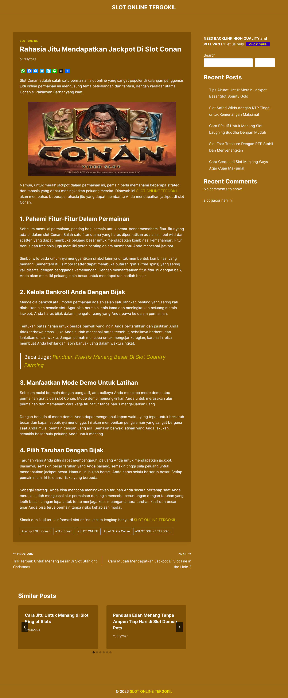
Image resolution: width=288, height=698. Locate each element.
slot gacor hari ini (218, 200)
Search (209, 55)
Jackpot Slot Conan (36, 531)
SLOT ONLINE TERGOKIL (157, 191)
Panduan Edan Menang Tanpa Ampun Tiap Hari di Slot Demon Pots (145, 621)
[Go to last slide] (25, 627)
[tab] (94, 652)
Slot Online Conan (117, 531)
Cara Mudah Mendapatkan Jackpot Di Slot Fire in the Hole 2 (149, 560)
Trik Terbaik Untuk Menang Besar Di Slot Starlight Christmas (55, 560)
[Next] (179, 627)
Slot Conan (63, 531)
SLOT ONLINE (29, 40)
